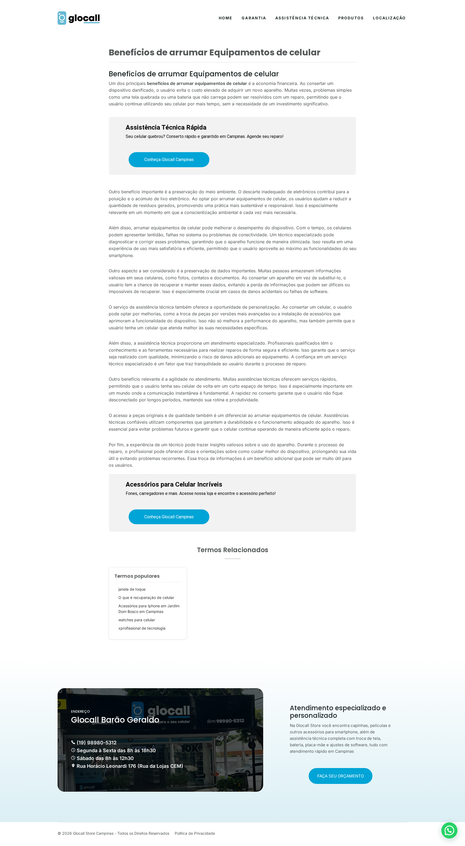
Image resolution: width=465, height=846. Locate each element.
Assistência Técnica (302, 18)
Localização (389, 18)
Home (225, 18)
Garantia (254, 18)
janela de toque (132, 589)
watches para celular (136, 619)
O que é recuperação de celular (146, 597)
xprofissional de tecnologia (141, 628)
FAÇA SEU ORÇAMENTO (340, 776)
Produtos (351, 18)
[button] (449, 830)
